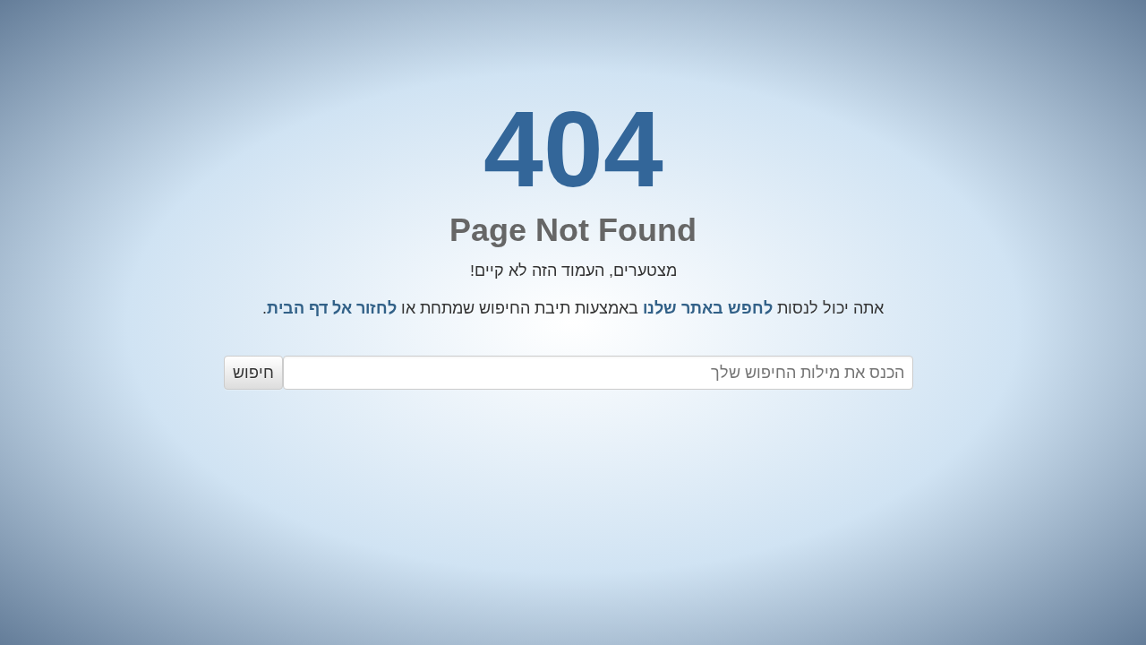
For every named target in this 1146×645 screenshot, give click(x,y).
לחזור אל (332, 308)
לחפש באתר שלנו (708, 308)
